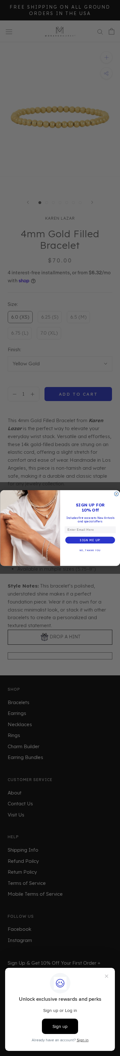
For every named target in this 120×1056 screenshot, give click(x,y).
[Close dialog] (116, 494)
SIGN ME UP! (90, 540)
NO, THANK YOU (89, 550)
